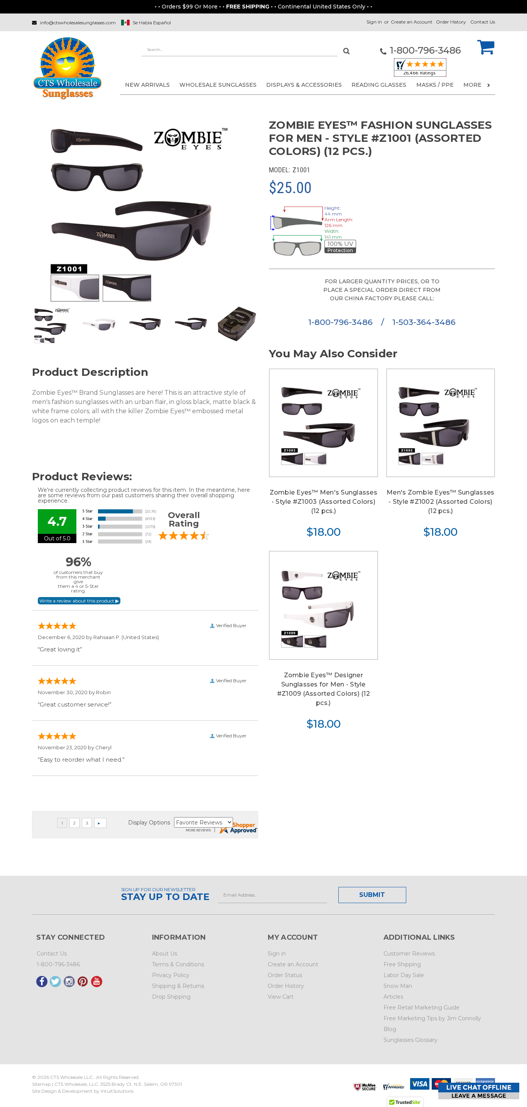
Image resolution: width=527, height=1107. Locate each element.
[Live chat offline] (478, 1091)
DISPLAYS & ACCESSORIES (304, 84)
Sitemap (41, 1084)
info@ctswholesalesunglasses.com (78, 22)
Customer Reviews (409, 953)
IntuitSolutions (117, 1091)
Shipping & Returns (178, 986)
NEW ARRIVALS (147, 84)
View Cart (281, 996)
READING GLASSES (378, 84)
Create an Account (411, 22)
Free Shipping (402, 964)
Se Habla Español (152, 22)
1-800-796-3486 (341, 322)
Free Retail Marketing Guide (421, 1007)
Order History (451, 22)
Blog (389, 1029)
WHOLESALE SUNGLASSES (218, 84)
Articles (393, 996)
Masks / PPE (435, 84)
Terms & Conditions (178, 964)
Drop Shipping (171, 996)
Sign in (374, 22)
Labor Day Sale (403, 975)
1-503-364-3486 (424, 322)
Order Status (285, 975)
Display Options (149, 822)
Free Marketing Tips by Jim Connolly (432, 1018)
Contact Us (482, 22)
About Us (164, 953)
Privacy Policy (170, 975)
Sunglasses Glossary (410, 1039)
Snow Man (397, 986)
